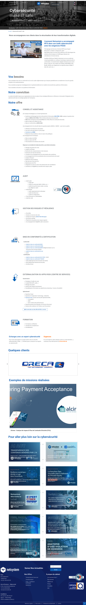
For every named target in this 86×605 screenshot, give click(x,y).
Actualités (49, 586)
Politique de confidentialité (49, 603)
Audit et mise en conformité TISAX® (35, 259)
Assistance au (30, 132)
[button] (26, 49)
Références (50, 581)
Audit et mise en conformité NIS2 (34, 244)
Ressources (61, 2)
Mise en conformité (34, 28)
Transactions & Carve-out (32, 577)
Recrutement (50, 579)
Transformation (29, 579)
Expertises (24, 2)
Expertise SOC (28, 297)
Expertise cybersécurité (74, 592)
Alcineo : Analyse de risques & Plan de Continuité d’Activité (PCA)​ (31, 430)
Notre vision (13, 4)
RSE (48, 588)
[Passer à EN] (74, 4)
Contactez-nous (55, 4)
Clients (52, 2)
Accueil (10, 31)
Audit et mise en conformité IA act (34, 251)
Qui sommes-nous (12, 2)
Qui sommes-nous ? (52, 577)
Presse (49, 583)
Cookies (59, 603)
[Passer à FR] (74, 3)
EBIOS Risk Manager (41, 216)
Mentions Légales (29, 603)
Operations (28, 585)
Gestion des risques (24, 28)
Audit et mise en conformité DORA (34, 246)
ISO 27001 (57, 116)
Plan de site (38, 603)
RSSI (41, 28)
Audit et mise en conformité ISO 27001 (35, 257)
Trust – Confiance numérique (30, 582)
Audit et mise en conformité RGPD (34, 247)
